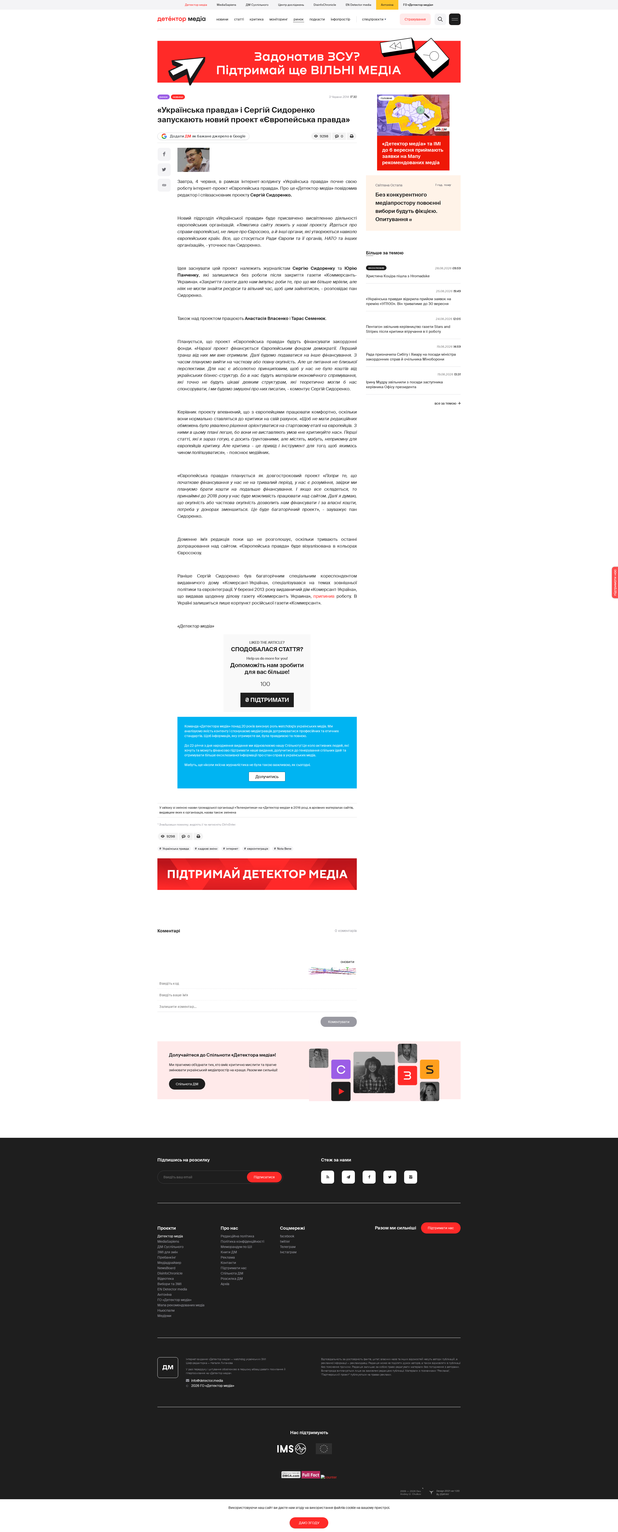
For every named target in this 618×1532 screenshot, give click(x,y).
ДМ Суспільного (257, 5)
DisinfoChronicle (325, 5)
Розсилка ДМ (232, 1278)
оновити (347, 962)
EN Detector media (358, 5)
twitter (285, 1241)
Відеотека (165, 1278)
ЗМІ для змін (167, 1252)
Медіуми (164, 1316)
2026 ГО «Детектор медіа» (212, 1386)
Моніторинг (278, 19)
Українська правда (175, 849)
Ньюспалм (166, 1310)
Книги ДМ (229, 1252)
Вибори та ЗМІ (169, 1284)
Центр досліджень (291, 5)
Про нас (229, 1228)
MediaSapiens (226, 5)
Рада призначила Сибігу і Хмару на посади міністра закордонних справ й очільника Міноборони (411, 357)
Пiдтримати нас (441, 1228)
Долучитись (267, 776)
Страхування (415, 19)
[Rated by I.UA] (329, 1477)
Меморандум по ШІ (236, 1247)
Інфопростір (340, 19)
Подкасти (317, 19)
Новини (222, 19)
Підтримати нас (234, 1268)
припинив (323, 596)
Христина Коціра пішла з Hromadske (398, 276)
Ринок (299, 19)
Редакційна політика (237, 1236)
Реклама (228, 1257)
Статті (239, 19)
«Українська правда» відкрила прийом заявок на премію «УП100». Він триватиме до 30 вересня (408, 301)
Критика (257, 19)
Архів (225, 1284)
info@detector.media (207, 1381)
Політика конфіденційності (242, 1241)
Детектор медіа (196, 5)
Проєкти (166, 1228)
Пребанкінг (166, 1257)
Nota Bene (284, 849)
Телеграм (287, 1247)
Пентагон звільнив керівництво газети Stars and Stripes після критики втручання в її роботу (408, 329)
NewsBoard (166, 1268)
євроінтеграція (257, 849)
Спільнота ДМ (187, 1084)
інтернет (232, 849)
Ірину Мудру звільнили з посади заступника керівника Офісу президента (404, 384)
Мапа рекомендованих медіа (180, 1305)
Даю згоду (309, 1523)
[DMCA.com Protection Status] (291, 1477)
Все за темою (445, 403)
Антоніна (387, 5)
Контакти (228, 1263)
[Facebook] (164, 154)
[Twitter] (164, 169)
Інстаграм (288, 1252)
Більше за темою (384, 253)
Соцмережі (292, 1228)
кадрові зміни (207, 849)
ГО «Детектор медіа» (418, 5)
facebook (287, 1236)
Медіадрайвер (169, 1263)
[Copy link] (164, 185)
